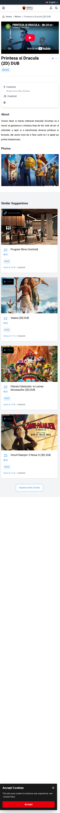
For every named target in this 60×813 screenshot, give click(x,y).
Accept (28, 804)
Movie (18, 16)
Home (9, 16)
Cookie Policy (9, 797)
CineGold (11, 87)
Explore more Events (29, 487)
